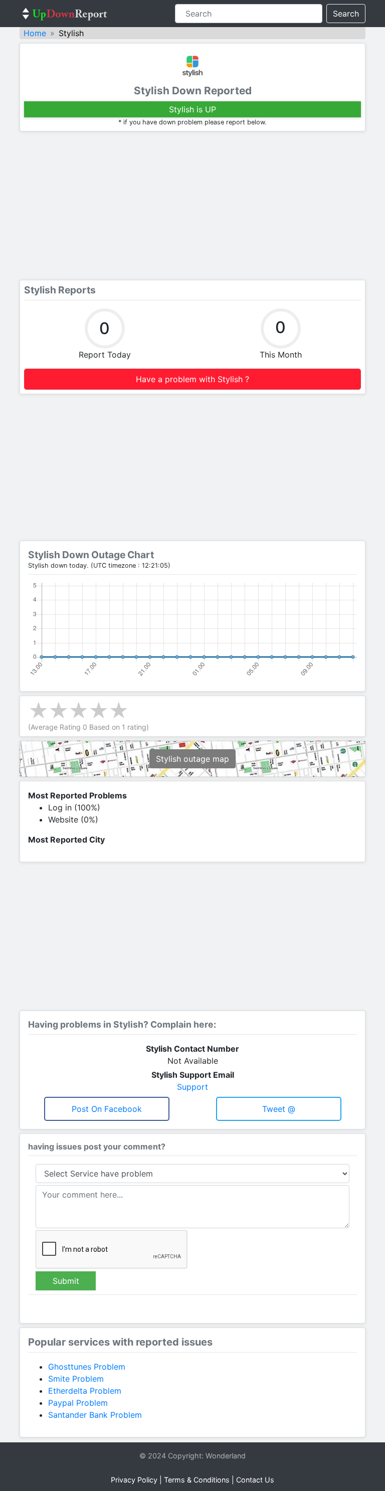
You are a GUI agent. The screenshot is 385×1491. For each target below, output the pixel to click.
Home (35, 33)
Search (346, 14)
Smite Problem (76, 1379)
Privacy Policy (134, 1479)
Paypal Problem (78, 1403)
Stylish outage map (192, 759)
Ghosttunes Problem (86, 1367)
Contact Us (255, 1479)
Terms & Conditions (197, 1479)
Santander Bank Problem (95, 1415)
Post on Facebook (107, 1109)
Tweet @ (278, 1109)
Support (192, 1087)
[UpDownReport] (65, 13)
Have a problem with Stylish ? (192, 379)
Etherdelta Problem (84, 1391)
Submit (66, 1281)
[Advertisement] (192, 205)
